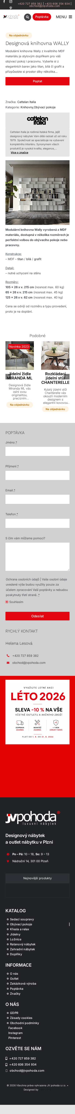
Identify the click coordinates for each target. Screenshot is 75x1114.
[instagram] (10, 1)
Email (10, 490)
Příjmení (12, 466)
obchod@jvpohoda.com (44, 5)
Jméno (11, 442)
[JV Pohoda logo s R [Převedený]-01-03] (11, 15)
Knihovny (27, 107)
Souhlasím (16, 602)
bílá (28, 259)
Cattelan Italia (26, 102)
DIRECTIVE (45, 1089)
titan (20, 259)
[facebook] (4, 1)
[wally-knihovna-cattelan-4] (37, 192)
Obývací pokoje (45, 107)
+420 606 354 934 (57, 3)
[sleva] (37, 681)
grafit (37, 259)
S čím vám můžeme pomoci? (25, 538)
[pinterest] (10, 8)
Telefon (11, 514)
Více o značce (19, 152)
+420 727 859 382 (30, 3)
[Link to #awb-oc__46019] (27, 17)
